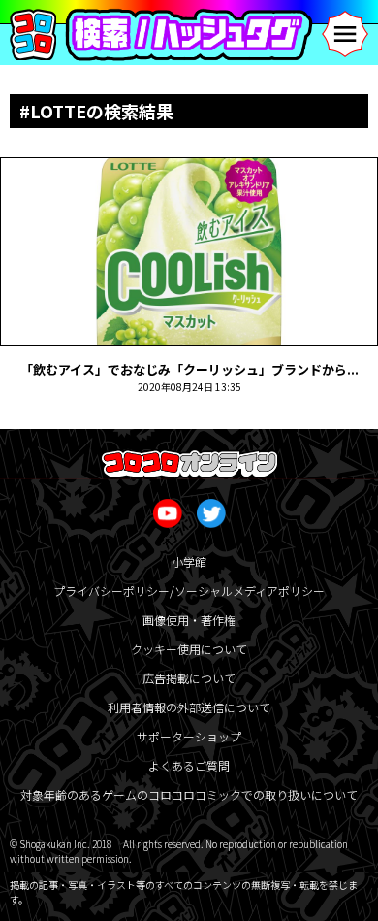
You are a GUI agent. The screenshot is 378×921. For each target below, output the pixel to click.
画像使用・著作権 (189, 619)
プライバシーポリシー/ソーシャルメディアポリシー (189, 590)
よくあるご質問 (189, 765)
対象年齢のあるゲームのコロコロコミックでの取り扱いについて (189, 794)
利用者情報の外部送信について (189, 707)
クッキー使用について (189, 649)
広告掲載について (189, 678)
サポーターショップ (189, 736)
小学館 (189, 561)
